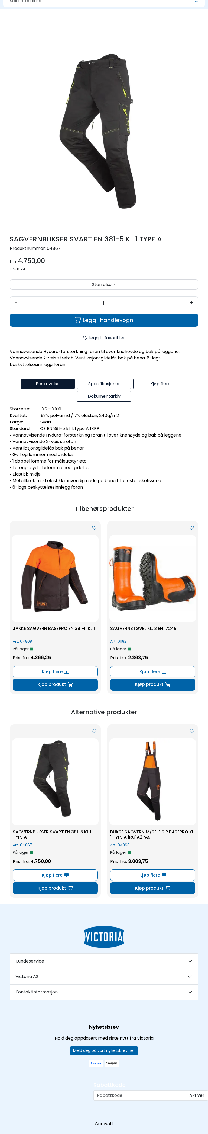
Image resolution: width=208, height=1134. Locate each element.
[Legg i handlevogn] (55, 685)
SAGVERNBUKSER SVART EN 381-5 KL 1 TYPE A (52, 834)
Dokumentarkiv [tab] (104, 396)
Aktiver (196, 1095)
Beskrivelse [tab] (48, 384)
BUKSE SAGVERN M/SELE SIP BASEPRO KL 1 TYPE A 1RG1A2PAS (152, 834)
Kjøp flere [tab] (160, 384)
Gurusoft (104, 1124)
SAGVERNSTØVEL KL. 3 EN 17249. (144, 628)
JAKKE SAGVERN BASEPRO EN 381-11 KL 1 (54, 628)
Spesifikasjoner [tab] (104, 384)
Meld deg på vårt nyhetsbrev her (104, 1050)
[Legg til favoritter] (94, 528)
